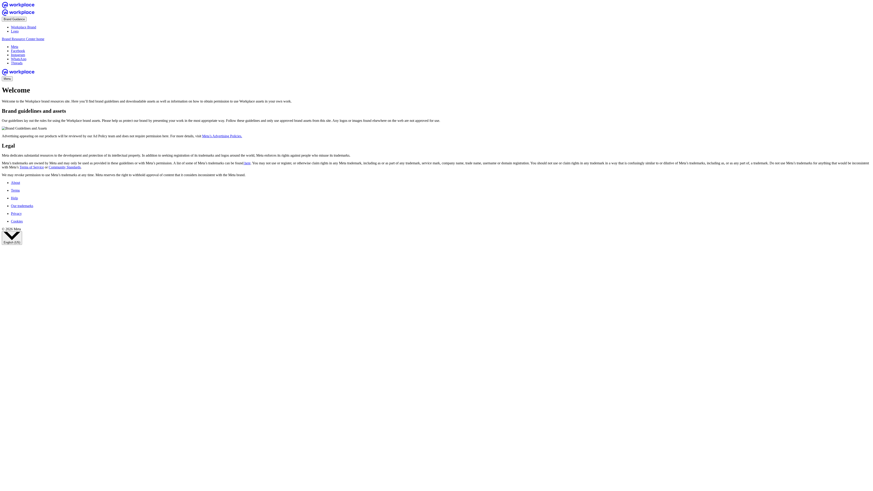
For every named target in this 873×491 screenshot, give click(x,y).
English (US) (12, 242)
